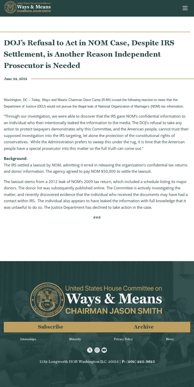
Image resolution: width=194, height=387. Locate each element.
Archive (144, 327)
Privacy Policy (123, 339)
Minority (75, 339)
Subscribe (50, 327)
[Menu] (185, 8)
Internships (28, 339)
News (170, 339)
